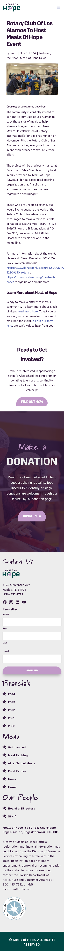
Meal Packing (18, 755)
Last (5, 642)
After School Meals (21, 763)
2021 (11, 718)
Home (12, 787)
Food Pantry (17, 771)
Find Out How (32, 402)
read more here (28, 311)
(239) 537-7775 (13, 594)
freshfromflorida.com (17, 889)
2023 (11, 702)
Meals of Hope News (33, 58)
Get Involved (17, 747)
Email (6, 651)
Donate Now (32, 516)
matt (13, 53)
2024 (11, 694)
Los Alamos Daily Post (33, 106)
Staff (12, 816)
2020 (11, 726)
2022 (11, 710)
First (5, 628)
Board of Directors (21, 808)
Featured (44, 53)
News (12, 779)
